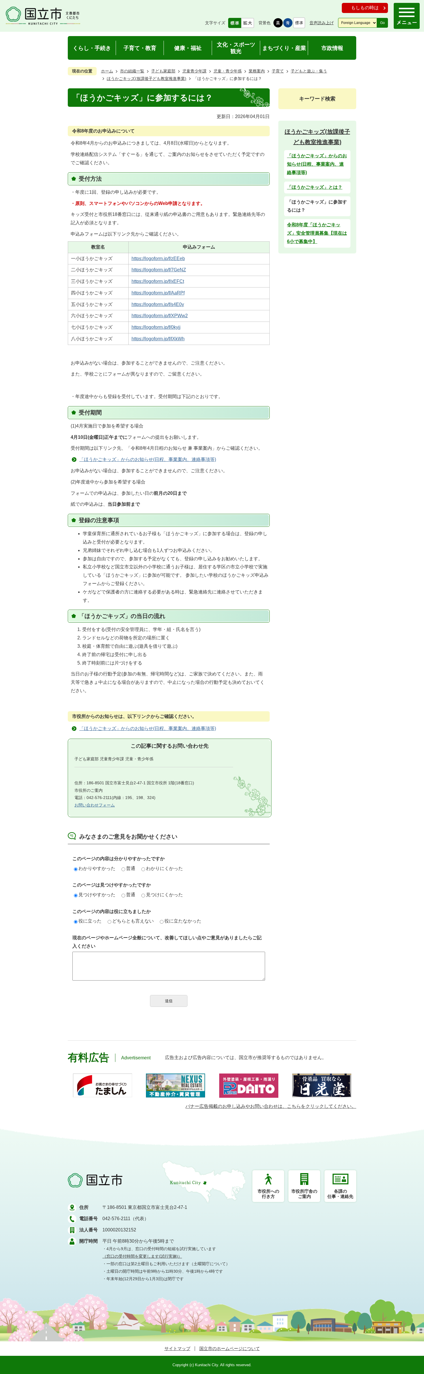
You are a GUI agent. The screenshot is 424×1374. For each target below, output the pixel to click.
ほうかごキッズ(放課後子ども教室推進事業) (146, 78)
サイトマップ (177, 1348)
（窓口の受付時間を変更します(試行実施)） (142, 1256)
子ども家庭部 (163, 71)
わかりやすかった (96, 868)
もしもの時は (365, 7)
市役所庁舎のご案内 (304, 1194)
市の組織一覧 (132, 71)
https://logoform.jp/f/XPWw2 (160, 315)
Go (382, 23)
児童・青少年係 (227, 71)
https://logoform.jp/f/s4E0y (158, 304)
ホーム (107, 71)
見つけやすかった (96, 894)
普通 (130, 868)
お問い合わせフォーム (94, 805)
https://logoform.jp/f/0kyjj (156, 327)
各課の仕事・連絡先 (340, 1194)
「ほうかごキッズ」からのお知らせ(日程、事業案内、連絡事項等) (147, 459)
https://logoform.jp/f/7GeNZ (159, 269)
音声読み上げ (321, 22)
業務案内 (257, 71)
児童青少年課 (194, 71)
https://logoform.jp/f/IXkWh (158, 338)
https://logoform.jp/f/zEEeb (158, 258)
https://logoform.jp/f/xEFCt (158, 281)
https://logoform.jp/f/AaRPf (158, 292)
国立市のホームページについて (229, 1348)
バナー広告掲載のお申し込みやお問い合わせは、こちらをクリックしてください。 (270, 1106)
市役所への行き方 (268, 1194)
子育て (278, 71)
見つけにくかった (164, 894)
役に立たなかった (182, 921)
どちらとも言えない (133, 921)
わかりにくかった (164, 868)
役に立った (90, 921)
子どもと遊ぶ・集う (309, 71)
